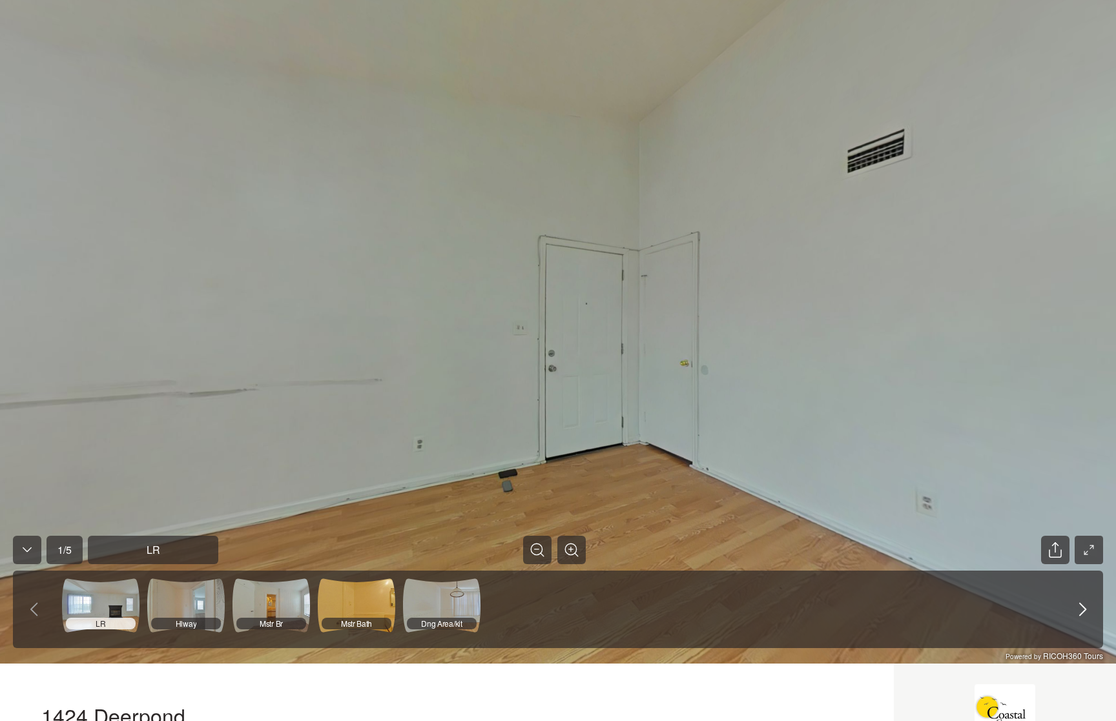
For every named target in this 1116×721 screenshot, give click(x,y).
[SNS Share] (1055, 550)
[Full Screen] (1089, 550)
